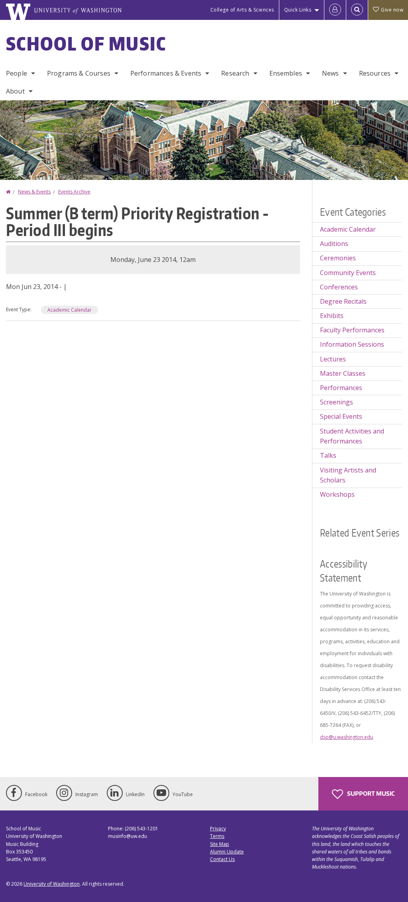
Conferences (339, 287)
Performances (341, 387)
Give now (392, 9)
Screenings (336, 402)
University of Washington (52, 884)
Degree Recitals (343, 301)
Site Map (219, 844)
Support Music (370, 793)
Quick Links (298, 9)
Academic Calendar (69, 310)
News (330, 73)
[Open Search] (357, 10)
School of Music (86, 43)
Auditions (334, 243)
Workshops (337, 494)
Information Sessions (352, 344)
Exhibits (331, 315)
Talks (328, 455)
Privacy (218, 828)
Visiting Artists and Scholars (348, 475)
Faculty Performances (352, 330)
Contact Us (222, 859)
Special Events (341, 416)
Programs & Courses (78, 73)
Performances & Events (165, 73)
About (15, 91)
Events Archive (74, 191)
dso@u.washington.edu (346, 737)
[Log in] (335, 10)
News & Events (34, 191)
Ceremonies (338, 258)
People (16, 73)
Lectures (333, 359)
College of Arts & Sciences (242, 9)
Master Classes (342, 373)
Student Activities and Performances (352, 436)
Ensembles (285, 73)
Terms (217, 836)
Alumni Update (227, 851)
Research (235, 73)
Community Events (348, 272)
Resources (374, 73)
